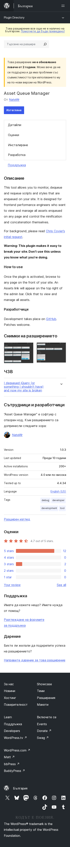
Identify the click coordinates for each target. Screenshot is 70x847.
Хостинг (10, 698)
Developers (12, 731)
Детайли (14, 125)
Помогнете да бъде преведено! (43, 31)
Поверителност (16, 704)
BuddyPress (14, 771)
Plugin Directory (14, 17)
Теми (41, 691)
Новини (9, 691)
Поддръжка (17, 165)
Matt (9, 757)
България (20, 788)
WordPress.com (17, 750)
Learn (8, 717)
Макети (42, 704)
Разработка (16, 155)
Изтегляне (14, 110)
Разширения (46, 698)
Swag (43, 738)
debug (45, 500)
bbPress (12, 764)
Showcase (44, 684)
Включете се (46, 717)
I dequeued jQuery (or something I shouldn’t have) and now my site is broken (24, 386)
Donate (44, 731)
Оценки (13, 135)
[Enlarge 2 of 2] (61, 348)
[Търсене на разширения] (45, 44)
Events (42, 724)
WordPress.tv (15, 738)
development (49, 508)
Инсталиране (18, 145)
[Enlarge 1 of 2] (28, 348)
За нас (9, 684)
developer (58, 500)
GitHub (51, 319)
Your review (12, 585)
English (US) (58, 491)
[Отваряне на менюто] (64, 6)
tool (62, 508)
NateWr (14, 100)
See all (61, 585)
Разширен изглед (17, 519)
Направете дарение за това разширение (34, 660)
